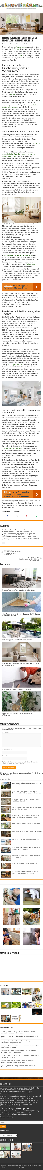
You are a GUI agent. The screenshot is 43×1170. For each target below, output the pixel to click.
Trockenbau (20, 1113)
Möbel (12, 94)
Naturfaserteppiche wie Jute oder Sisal (18, 255)
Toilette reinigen (10, 1113)
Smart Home (19, 1111)
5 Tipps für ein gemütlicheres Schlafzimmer (24, 863)
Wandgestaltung (6, 1115)
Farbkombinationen (7, 1094)
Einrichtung (36, 143)
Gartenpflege (14, 1096)
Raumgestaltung (16, 1104)
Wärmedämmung (6, 1117)
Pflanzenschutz (32, 1102)
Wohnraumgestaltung (21, 1115)
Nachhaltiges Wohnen (20, 1102)
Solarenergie (28, 1111)
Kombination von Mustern (13, 449)
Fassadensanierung (21, 1094)
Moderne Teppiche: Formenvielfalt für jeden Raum (18, 590)
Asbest (10, 1088)
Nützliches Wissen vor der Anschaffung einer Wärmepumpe (12, 552)
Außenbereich (31, 264)
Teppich (13, 43)
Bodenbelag (35, 1088)
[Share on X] (17, 516)
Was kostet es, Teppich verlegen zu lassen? (16, 689)
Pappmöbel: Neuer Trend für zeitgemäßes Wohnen (27, 831)
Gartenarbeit (4, 1096)
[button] (3, 1166)
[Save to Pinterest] (26, 516)
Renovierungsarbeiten (27, 1104)
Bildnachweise (23, 1165)
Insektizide (14, 1100)
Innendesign (30, 1098)
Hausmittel (36, 1096)
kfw (19, 1100)
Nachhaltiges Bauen (6, 1102)
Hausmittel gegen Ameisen (8, 1098)
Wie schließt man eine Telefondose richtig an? (25, 839)
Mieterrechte (24, 1100)
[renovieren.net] (21, 5)
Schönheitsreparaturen (7, 1111)
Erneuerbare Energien (24, 1092)
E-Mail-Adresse (7, 749)
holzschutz (21, 1098)
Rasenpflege (5, 1104)
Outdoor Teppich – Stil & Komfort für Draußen (17, 640)
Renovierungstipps (6, 1106)
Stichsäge (36, 1111)
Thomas (6, 43)
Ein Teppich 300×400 (15, 365)
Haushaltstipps (25, 1096)
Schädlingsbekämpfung (15, 1108)
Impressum (14, 1165)
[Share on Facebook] (7, 516)
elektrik (2, 1089)
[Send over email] (36, 516)
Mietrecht (33, 1100)
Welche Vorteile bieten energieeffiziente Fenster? (26, 823)
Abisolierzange (4, 1088)
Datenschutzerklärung (34, 1165)
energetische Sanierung (24, 1089)
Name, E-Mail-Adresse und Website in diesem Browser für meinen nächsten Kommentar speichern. (20, 762)
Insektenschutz (5, 1100)
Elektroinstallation (10, 1089)
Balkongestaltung (18, 1088)
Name (4, 756)
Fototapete (31, 1094)
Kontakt (21, 1167)
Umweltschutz (27, 1112)
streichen (2, 1112)
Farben (19, 56)
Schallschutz (16, 1106)
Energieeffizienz (8, 1091)
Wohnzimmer (19, 43)
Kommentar (6, 732)
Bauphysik (27, 1088)
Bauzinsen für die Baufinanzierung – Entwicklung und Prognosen (29, 558)
